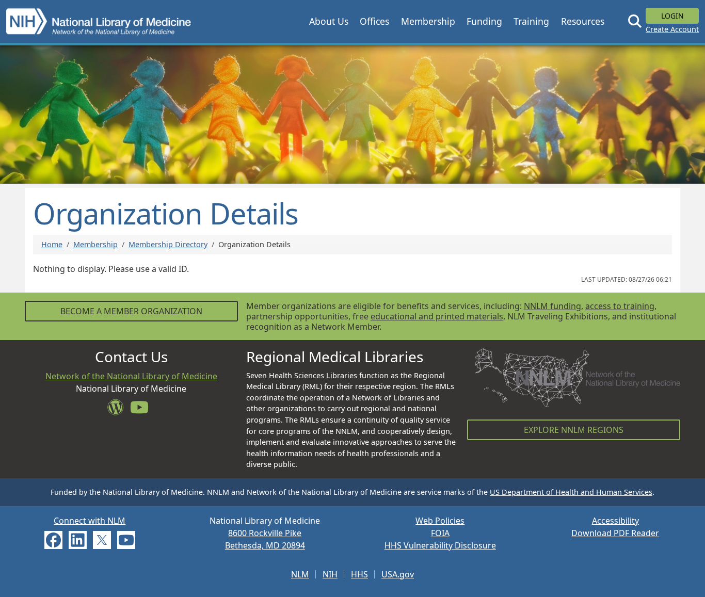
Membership (95, 244)
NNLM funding (552, 306)
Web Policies (439, 520)
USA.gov (397, 574)
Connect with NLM (89, 520)
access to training (619, 306)
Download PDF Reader (615, 533)
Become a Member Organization (131, 311)
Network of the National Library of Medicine (131, 376)
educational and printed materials (437, 316)
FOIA (440, 533)
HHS (359, 574)
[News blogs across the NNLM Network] (118, 410)
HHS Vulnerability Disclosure (440, 545)
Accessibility (615, 520)
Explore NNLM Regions (573, 429)
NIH (330, 574)
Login (672, 16)
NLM (300, 574)
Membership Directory (168, 244)
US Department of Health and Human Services (571, 492)
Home (51, 244)
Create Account (672, 29)
